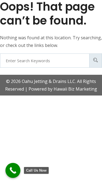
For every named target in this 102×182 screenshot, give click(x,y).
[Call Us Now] (12, 170)
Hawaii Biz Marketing (75, 89)
